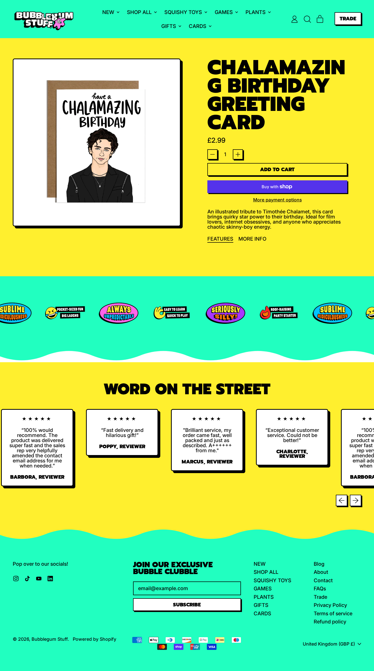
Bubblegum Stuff (50, 639)
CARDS (262, 613)
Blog (319, 564)
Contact (323, 580)
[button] (307, 19)
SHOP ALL (266, 572)
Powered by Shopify (94, 639)
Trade (320, 597)
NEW (260, 564)
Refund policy (330, 622)
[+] (238, 154)
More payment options (277, 200)
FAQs (320, 589)
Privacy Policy (330, 605)
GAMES (263, 589)
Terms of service (333, 613)
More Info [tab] (252, 239)
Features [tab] (220, 239)
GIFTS (261, 605)
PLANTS (264, 597)
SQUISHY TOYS (272, 580)
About (321, 572)
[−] (212, 154)
